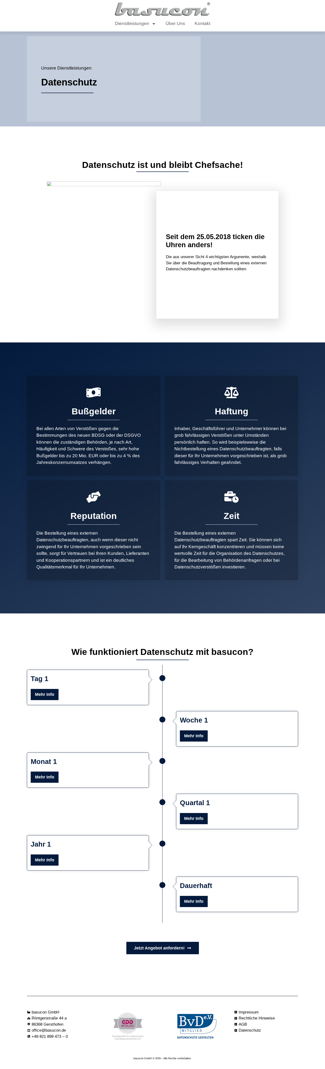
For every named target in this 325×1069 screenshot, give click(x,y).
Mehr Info (44, 694)
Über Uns (175, 23)
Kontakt (202, 23)
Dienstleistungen (132, 23)
